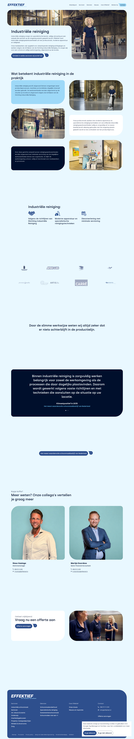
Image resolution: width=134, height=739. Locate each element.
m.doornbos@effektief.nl (80, 575)
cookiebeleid (117, 726)
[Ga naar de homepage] (17, 5)
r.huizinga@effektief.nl (21, 575)
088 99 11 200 (18, 573)
